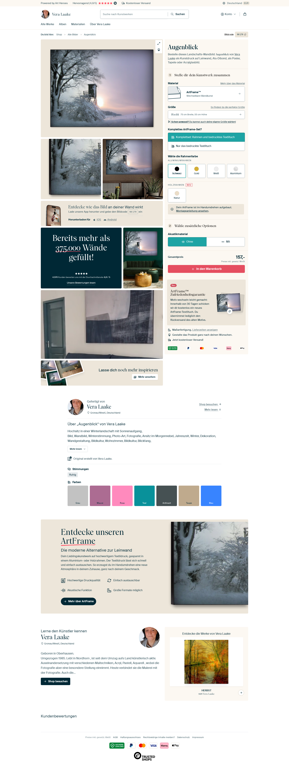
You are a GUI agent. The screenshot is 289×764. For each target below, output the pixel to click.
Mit (228, 241)
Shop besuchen (208, 404)
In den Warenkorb (209, 269)
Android (112, 219)
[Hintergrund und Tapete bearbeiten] (159, 50)
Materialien (78, 24)
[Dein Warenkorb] (245, 14)
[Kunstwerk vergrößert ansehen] (159, 43)
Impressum (198, 737)
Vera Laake (61, 14)
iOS (99, 219)
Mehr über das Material (232, 83)
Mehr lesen (211, 409)
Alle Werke (47, 24)
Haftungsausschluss (130, 737)
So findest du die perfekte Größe (228, 107)
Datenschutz (183, 737)
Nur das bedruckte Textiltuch (193, 146)
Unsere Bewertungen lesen (81, 282)
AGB (115, 737)
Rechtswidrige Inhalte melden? (159, 737)
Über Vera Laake (100, 24)
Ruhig (72, 475)
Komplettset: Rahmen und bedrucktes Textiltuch (205, 137)
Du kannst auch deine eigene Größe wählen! (203, 121)
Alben (62, 24)
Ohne (189, 241)
